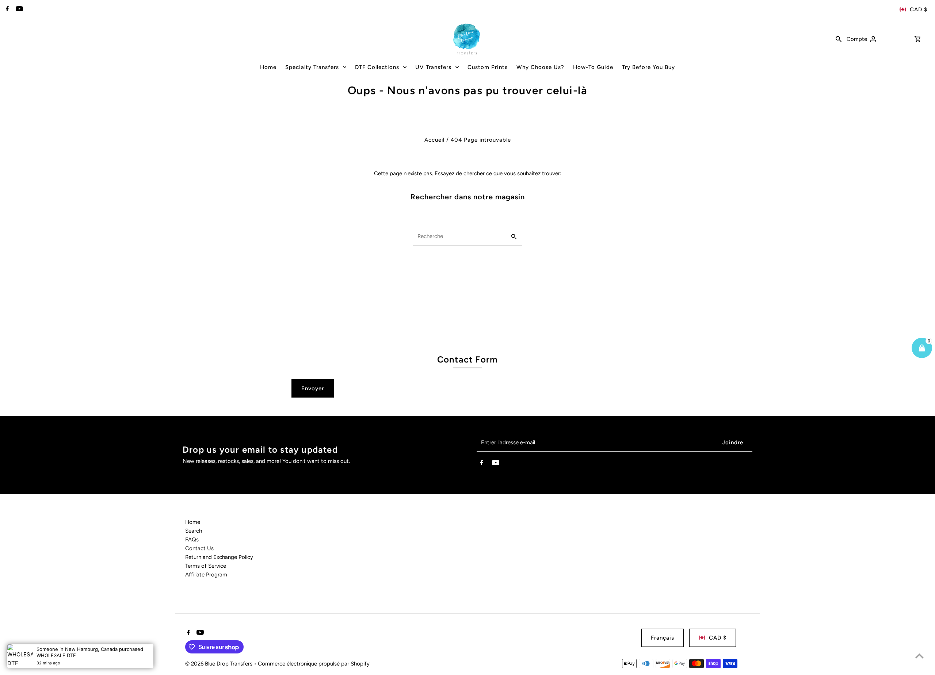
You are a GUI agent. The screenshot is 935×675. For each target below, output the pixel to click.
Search (193, 531)
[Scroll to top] (919, 656)
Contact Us (199, 548)
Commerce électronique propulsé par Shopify (314, 663)
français (662, 637)
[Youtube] (18, 9)
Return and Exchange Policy (219, 557)
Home (192, 522)
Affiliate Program (206, 574)
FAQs (192, 539)
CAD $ (918, 9)
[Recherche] (838, 39)
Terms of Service (205, 566)
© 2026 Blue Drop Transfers (219, 663)
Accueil (434, 140)
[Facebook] (6, 9)
